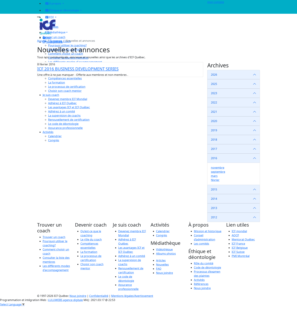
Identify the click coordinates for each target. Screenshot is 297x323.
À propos (56, 41)
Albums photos (166, 253)
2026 (214, 74)
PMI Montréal (241, 256)
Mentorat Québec (243, 239)
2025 (214, 84)
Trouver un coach (54, 37)
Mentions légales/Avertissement (132, 296)
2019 (214, 130)
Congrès (161, 235)
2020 (214, 121)
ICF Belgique (240, 248)
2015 (214, 189)
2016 (214, 158)
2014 (214, 199)
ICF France (238, 243)
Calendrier (163, 231)
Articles (161, 260)
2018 (214, 139)
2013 (214, 208)
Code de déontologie (207, 267)
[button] (123, 32)
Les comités (201, 243)
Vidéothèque (164, 249)
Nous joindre (164, 273)
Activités (199, 280)
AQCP (235, 235)
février (215, 180)
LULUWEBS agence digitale (65, 300)
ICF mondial (239, 231)
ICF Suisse (238, 252)
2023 (214, 93)
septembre (218, 172)
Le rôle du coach (91, 239)
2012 (214, 217)
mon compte (215, 2)
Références (201, 284)
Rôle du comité (203, 263)
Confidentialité (98, 296)
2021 (214, 112)
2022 (214, 102)
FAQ (158, 269)
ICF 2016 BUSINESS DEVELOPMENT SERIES (78, 69)
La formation (88, 252)
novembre (217, 167)
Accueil (41, 41)
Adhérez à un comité (131, 256)
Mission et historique (207, 231)
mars (214, 176)
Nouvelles (162, 264)
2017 (214, 149)
